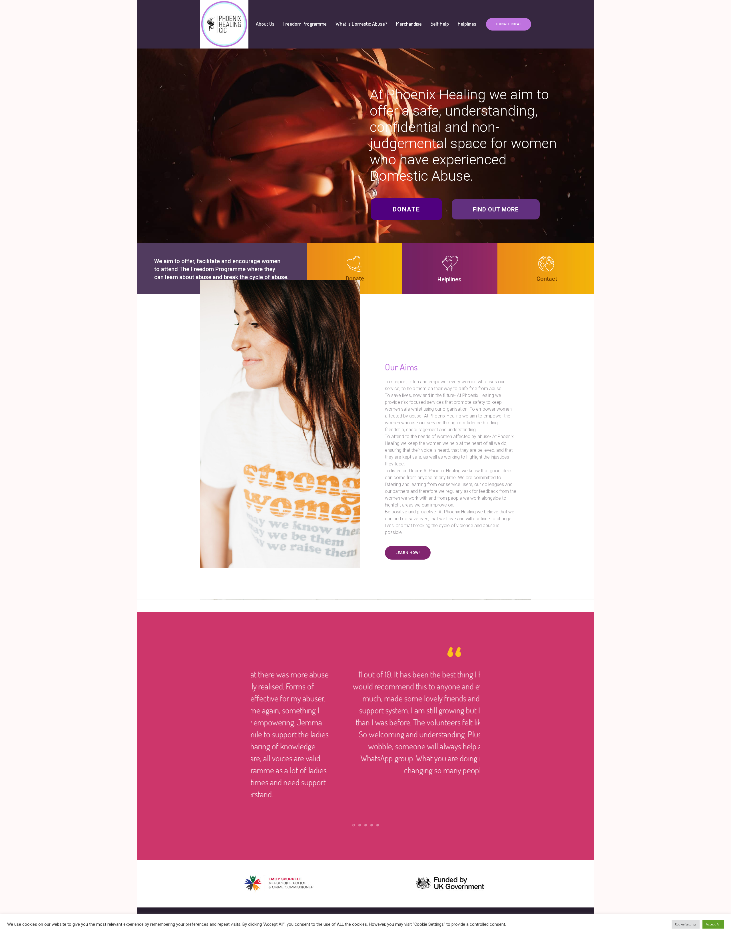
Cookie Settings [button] (685, 924)
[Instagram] (526, 897)
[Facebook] (517, 897)
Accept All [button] (713, 924)
